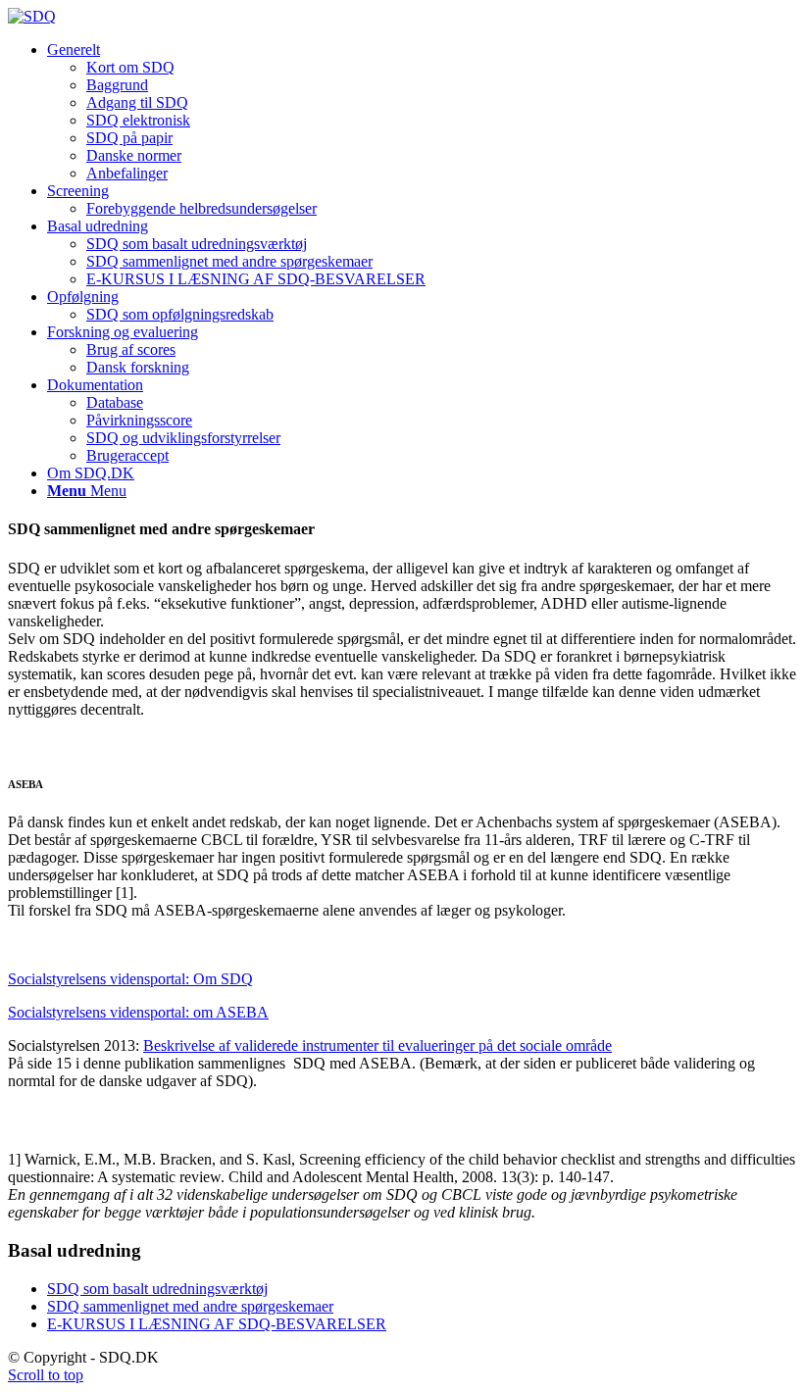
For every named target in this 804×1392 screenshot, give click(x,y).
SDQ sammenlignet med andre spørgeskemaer (190, 1306)
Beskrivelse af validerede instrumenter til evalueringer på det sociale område (377, 1045)
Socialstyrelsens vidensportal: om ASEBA (138, 1012)
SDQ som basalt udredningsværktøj (157, 1288)
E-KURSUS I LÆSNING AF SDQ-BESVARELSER (216, 1324)
